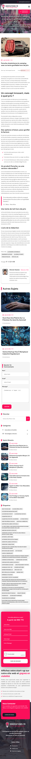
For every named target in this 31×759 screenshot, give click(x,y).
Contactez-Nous (9, 714)
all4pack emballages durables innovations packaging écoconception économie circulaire (15, 527)
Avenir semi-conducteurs (8, 544)
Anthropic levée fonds (7, 536)
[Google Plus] (10, 261)
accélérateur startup (7, 514)
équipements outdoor (7, 254)
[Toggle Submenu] (27, 430)
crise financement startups (22, 564)
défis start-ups (18, 569)
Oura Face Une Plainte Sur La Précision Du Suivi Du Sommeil (14, 319)
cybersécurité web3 (19, 567)
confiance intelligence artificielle (10, 562)
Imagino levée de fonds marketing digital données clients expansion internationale (14, 584)
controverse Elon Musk (7, 564)
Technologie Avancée (10, 70)
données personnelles (7, 569)
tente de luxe (15, 256)
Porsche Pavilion (6, 256)
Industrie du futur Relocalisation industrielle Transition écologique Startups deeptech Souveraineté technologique (15, 589)
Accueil (5, 24)
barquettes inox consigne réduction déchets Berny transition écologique (14, 547)
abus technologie (6, 509)
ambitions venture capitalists (9, 530)
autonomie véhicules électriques (10, 539)
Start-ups (22, 24)
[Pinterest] (14, 261)
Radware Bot (5, 595)
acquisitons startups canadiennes (10, 519)
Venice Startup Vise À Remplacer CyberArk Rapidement (15, 353)
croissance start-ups (7, 567)
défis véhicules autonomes (8, 572)
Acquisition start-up (7, 516)
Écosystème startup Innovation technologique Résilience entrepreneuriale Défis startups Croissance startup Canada (15, 602)
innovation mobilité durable (9, 593)
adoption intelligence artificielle (10, 524)
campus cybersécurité (7, 553)
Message (5, 386)
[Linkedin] (12, 261)
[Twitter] (8, 261)
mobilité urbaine (21, 593)
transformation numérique (8, 598)
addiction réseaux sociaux (8, 521)
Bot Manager (19, 550)
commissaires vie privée (21, 559)
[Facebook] (6, 261)
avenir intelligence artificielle (9, 541)
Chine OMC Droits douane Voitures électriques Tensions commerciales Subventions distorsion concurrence (15, 556)
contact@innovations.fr (24, 1)
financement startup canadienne (10, 577)
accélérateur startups (20, 514)
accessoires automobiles (13, 251)
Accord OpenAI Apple (17, 509)
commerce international (8, 559)
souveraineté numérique (16, 595)
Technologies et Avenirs (13, 24)
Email (4, 378)
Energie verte (20, 572)
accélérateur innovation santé (9, 511)
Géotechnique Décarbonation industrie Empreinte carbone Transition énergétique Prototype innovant (14, 580)
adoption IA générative (22, 521)
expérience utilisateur (7, 574)
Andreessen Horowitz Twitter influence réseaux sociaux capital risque (13, 533)
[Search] (28, 418)
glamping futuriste (18, 254)
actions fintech (24, 519)
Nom (3, 370)
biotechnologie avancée (8, 550)
